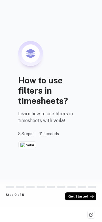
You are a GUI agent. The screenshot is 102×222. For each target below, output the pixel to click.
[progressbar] (10, 187)
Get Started (78, 196)
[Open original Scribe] (91, 215)
